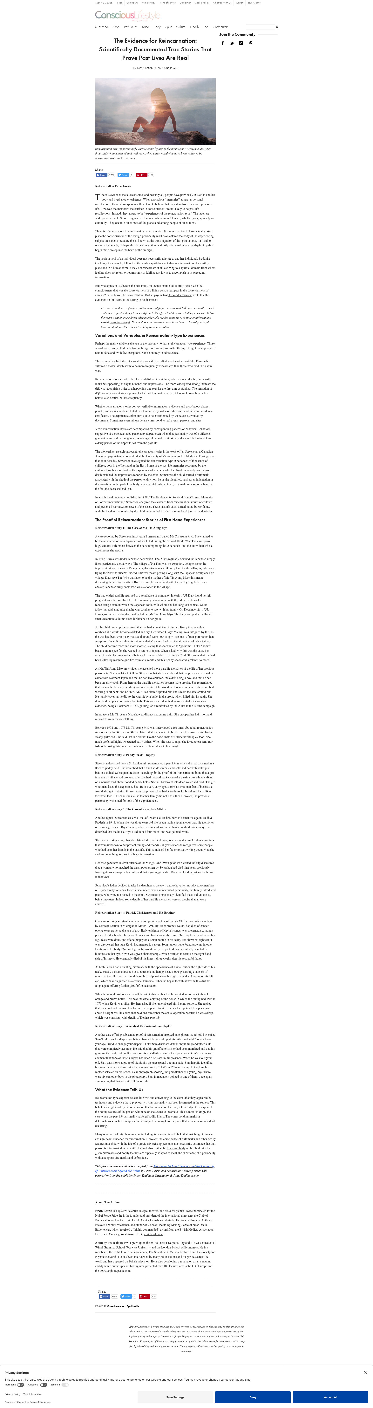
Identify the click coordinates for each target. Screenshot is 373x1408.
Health (194, 27)
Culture (181, 27)
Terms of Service (167, 3)
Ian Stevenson (189, 451)
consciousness (156, 209)
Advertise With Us (222, 3)
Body (157, 27)
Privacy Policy (148, 3)
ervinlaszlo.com (153, 1234)
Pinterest (251, 43)
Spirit (168, 27)
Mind (145, 27)
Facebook (223, 43)
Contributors (220, 27)
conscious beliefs (120, 322)
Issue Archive (254, 3)
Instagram (241, 43)
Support (239, 3)
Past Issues (130, 27)
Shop (119, 3)
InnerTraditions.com (186, 1175)
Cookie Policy (202, 3)
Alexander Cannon (180, 295)
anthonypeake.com (119, 1270)
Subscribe (101, 27)
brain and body (176, 1148)
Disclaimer (185, 3)
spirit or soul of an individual (118, 258)
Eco (205, 27)
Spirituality (133, 1306)
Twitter (232, 43)
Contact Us (132, 3)
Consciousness (115, 1306)
